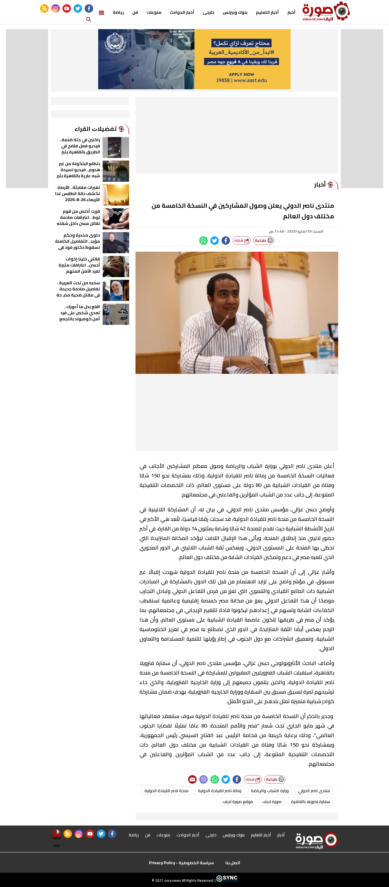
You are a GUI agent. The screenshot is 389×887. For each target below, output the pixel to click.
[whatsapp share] (203, 240)
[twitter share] (214, 240)
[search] (88, 19)
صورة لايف (272, 801)
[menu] (101, 12)
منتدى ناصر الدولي (314, 791)
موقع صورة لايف (238, 801)
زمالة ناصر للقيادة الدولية (219, 791)
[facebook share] (225, 240)
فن (135, 12)
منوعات (154, 12)
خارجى (208, 12)
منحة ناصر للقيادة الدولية (166, 791)
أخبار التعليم (267, 12)
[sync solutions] (226, 880)
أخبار (291, 12)
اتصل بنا (232, 863)
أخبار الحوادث (182, 12)
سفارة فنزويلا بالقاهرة (310, 801)
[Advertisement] (236, 137)
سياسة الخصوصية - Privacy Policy (181, 863)
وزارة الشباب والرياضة (270, 791)
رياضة (118, 12)
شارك (239, 240)
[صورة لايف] (326, 11)
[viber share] (203, 779)
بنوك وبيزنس (235, 12)
